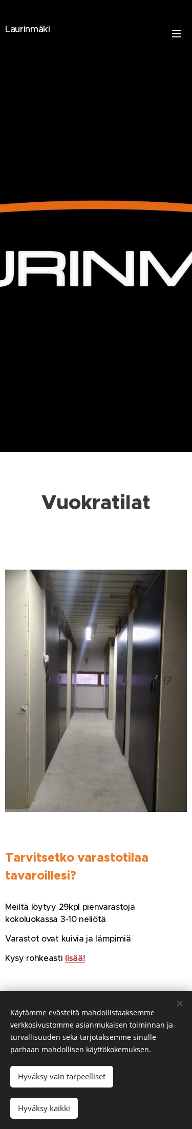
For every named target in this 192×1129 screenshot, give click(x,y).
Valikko (176, 33)
